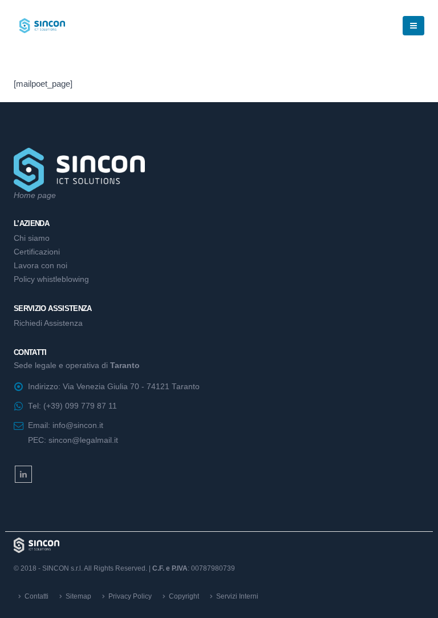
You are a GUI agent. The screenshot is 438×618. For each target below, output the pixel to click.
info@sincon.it (77, 425)
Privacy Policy (130, 596)
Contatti (36, 596)
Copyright (184, 596)
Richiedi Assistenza (48, 323)
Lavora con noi (40, 265)
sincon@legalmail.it (83, 440)
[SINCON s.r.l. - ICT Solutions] (42, 26)
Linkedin (23, 474)
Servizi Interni (237, 596)
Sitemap (78, 596)
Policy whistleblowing (51, 279)
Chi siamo (32, 238)
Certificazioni (37, 252)
